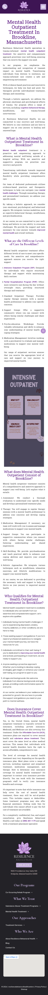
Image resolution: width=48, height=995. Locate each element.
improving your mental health (33, 653)
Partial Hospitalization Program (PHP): (21, 282)
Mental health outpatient (15, 150)
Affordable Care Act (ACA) (34, 732)
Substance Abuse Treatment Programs (22, 906)
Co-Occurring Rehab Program (18, 892)
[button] (43, 7)
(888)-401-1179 (29, 821)
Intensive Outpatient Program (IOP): (19, 268)
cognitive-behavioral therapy (33, 108)
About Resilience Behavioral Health (20, 939)
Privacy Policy (40, 987)
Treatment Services (14, 925)
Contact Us (10, 948)
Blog (7, 943)
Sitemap (24, 989)
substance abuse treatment (26, 738)
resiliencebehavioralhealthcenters (21, 987)
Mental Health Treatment (16, 912)
